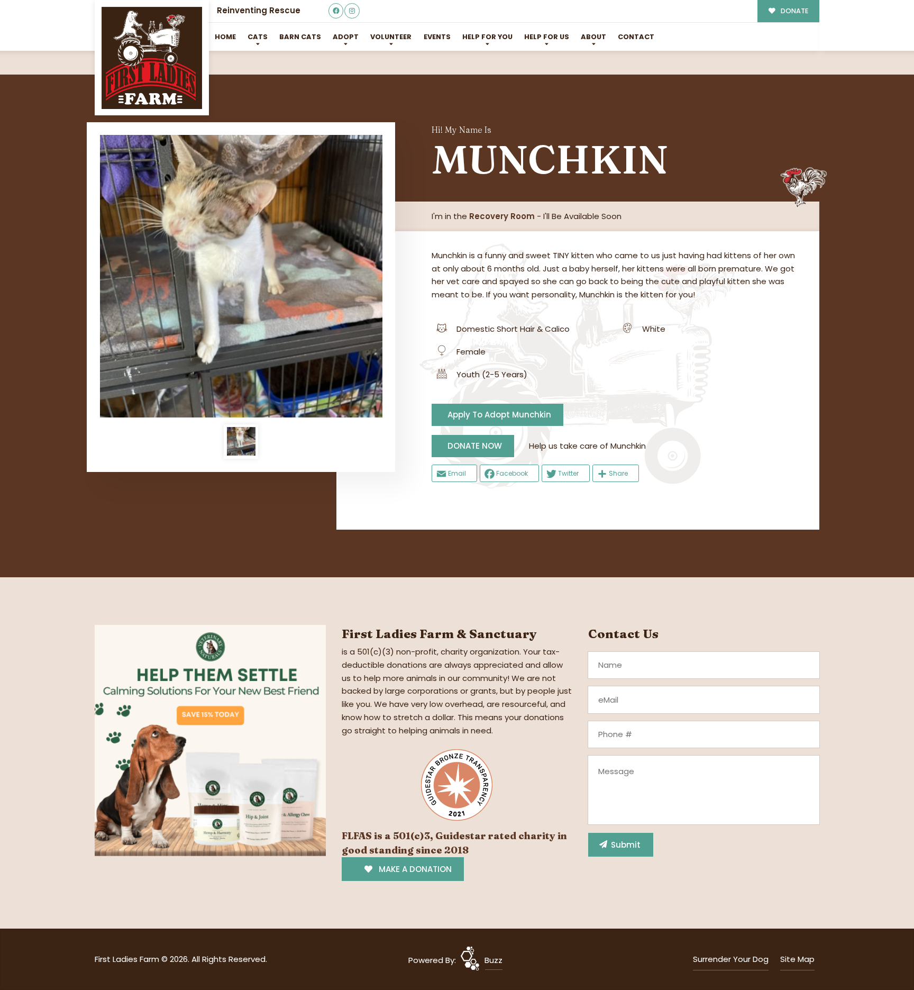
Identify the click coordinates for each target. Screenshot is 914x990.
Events (437, 37)
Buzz (493, 960)
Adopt (346, 37)
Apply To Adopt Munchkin (499, 414)
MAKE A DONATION (414, 869)
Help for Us (546, 37)
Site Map (797, 959)
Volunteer (391, 37)
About (593, 37)
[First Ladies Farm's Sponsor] (210, 740)
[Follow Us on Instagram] (352, 11)
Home (225, 37)
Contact (636, 37)
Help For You (487, 37)
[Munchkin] (241, 276)
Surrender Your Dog (731, 959)
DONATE (793, 10)
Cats (258, 37)
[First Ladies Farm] (152, 58)
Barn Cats (300, 37)
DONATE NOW (474, 445)
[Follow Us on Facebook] (336, 11)
